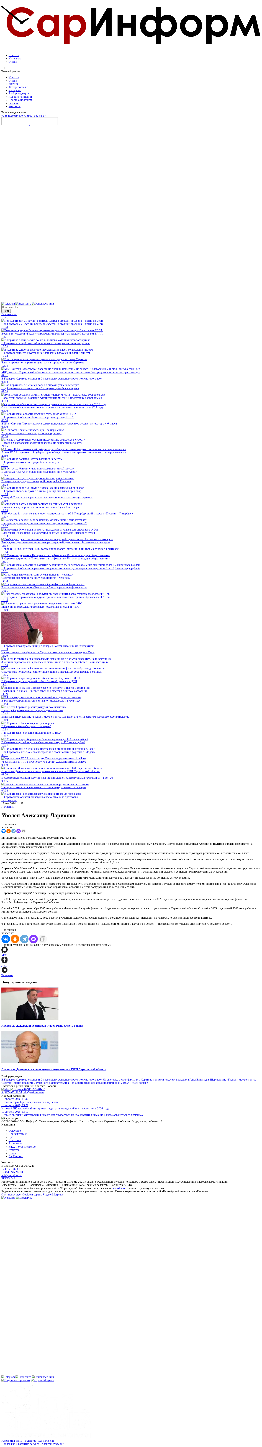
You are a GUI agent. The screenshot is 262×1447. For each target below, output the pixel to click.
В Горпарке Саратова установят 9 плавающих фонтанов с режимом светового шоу (51, 1079)
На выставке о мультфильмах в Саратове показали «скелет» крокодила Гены (149, 1079)
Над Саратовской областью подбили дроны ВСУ (99, 1082)
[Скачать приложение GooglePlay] (44, 124)
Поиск (6, 311)
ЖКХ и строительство (22, 1146)
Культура (14, 1149)
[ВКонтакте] (3, 831)
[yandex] (15, 1380)
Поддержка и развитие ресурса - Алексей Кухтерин (32, 1443)
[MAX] (18, 831)
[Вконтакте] (24, 303)
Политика (7, 806)
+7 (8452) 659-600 (12, 115)
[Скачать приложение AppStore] (15, 124)
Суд (11, 1137)
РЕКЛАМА (8, 1178)
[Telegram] (8, 303)
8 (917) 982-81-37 (34, 1089)
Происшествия (18, 1133)
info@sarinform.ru (33, 1092)
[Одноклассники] (43, 303)
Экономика (15, 1143)
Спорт (12, 1153)
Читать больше (139, 1082)
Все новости (9, 314)
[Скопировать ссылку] (23, 831)
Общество (15, 1130)
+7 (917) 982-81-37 (35, 115)
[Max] (144, 303)
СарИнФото (16, 1156)
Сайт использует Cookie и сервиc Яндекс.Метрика (32, 1194)
